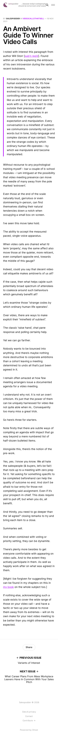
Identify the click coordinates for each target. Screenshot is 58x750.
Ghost (35, 730)
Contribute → (29, 720)
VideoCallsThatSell (33, 18)
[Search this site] (47, 5)
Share (29, 647)
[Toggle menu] (53, 5)
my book (8, 587)
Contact (29, 716)
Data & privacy (29, 711)
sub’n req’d (31, 56)
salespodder (13, 18)
